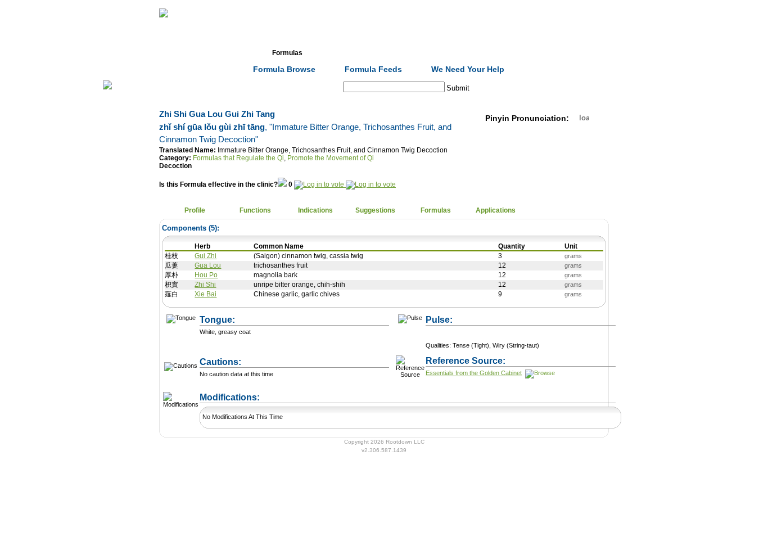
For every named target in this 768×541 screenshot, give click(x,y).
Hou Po (206, 275)
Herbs (227, 53)
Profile (194, 210)
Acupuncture (347, 53)
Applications (496, 210)
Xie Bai (205, 294)
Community (467, 53)
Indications (315, 210)
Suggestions (375, 210)
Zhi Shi (205, 284)
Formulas (287, 53)
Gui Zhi (205, 256)
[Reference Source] (539, 372)
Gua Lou (208, 265)
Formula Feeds (373, 69)
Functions (255, 210)
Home (167, 53)
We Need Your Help (467, 69)
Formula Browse (284, 69)
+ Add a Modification (323, 392)
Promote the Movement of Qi (330, 158)
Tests (407, 53)
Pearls (527, 53)
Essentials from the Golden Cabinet (474, 372)
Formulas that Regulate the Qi (238, 158)
